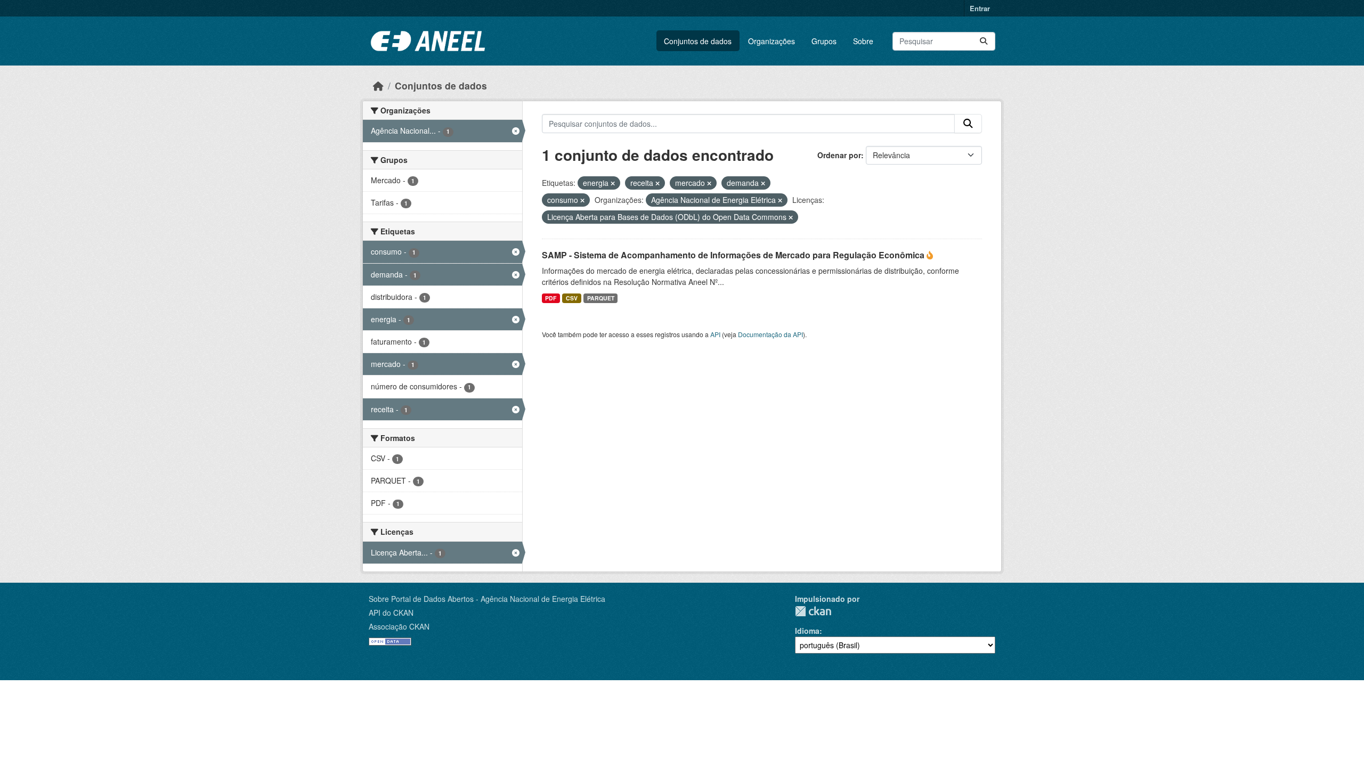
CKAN (813, 611)
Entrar (980, 8)
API (715, 334)
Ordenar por (839, 155)
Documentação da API (770, 334)
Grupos (824, 41)
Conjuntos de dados (698, 41)
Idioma (807, 630)
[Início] (378, 85)
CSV (572, 298)
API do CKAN (391, 612)
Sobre (863, 41)
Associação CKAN (399, 626)
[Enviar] (983, 41)
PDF (550, 298)
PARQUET (600, 298)
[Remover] (613, 183)
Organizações (771, 41)
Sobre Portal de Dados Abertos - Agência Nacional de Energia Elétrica (487, 598)
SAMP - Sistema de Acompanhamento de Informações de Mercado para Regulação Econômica (734, 255)
